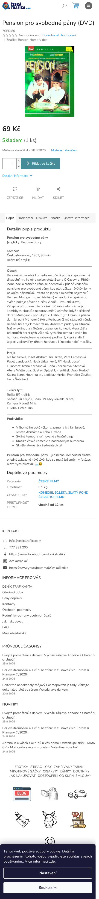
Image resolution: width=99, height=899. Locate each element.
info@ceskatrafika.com (25, 541)
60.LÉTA (61, 492)
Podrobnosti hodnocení (59, 35)
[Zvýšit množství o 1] (18, 161)
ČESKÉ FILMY (48, 481)
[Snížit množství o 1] (18, 166)
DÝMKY (65, 771)
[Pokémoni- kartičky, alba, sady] (49, 819)
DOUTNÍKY (81, 771)
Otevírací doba (12, 592)
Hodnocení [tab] (25, 218)
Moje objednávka (14, 633)
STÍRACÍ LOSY (41, 767)
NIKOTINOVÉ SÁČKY (25, 771)
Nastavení (47, 873)
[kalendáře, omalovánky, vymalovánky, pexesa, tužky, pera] (77, 819)
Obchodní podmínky (16, 610)
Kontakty (8, 604)
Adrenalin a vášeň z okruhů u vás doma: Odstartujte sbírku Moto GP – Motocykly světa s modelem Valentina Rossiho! (48, 745)
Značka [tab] (55, 218)
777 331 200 (18, 547)
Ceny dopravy (12, 598)
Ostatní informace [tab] (76, 218)
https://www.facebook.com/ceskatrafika (37, 554)
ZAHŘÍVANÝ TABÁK (68, 767)
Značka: (26, 40)
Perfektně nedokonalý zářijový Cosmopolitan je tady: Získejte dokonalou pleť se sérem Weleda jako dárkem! (45, 687)
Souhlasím (48, 887)
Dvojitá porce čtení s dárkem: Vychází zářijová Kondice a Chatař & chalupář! (48, 657)
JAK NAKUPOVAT (22, 776)
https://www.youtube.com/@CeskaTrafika (38, 568)
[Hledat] (64, 5)
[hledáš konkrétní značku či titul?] (21, 819)
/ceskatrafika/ (18, 561)
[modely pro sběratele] (77, 794)
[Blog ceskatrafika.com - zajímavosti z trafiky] (21, 794)
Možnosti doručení (64, 150)
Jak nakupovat (12, 621)
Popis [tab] (10, 218)
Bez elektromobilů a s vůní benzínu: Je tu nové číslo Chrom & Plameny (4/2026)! (45, 672)
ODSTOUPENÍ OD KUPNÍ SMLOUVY (64, 776)
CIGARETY (50, 771)
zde (52, 861)
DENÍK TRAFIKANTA (17, 586)
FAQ (5, 627)
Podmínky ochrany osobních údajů (26, 615)
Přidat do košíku (43, 163)
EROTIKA (21, 767)
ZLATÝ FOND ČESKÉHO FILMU (63, 494)
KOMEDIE (45, 492)
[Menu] (88, 5)
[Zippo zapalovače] (49, 794)
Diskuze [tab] (41, 218)
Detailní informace (15, 176)
